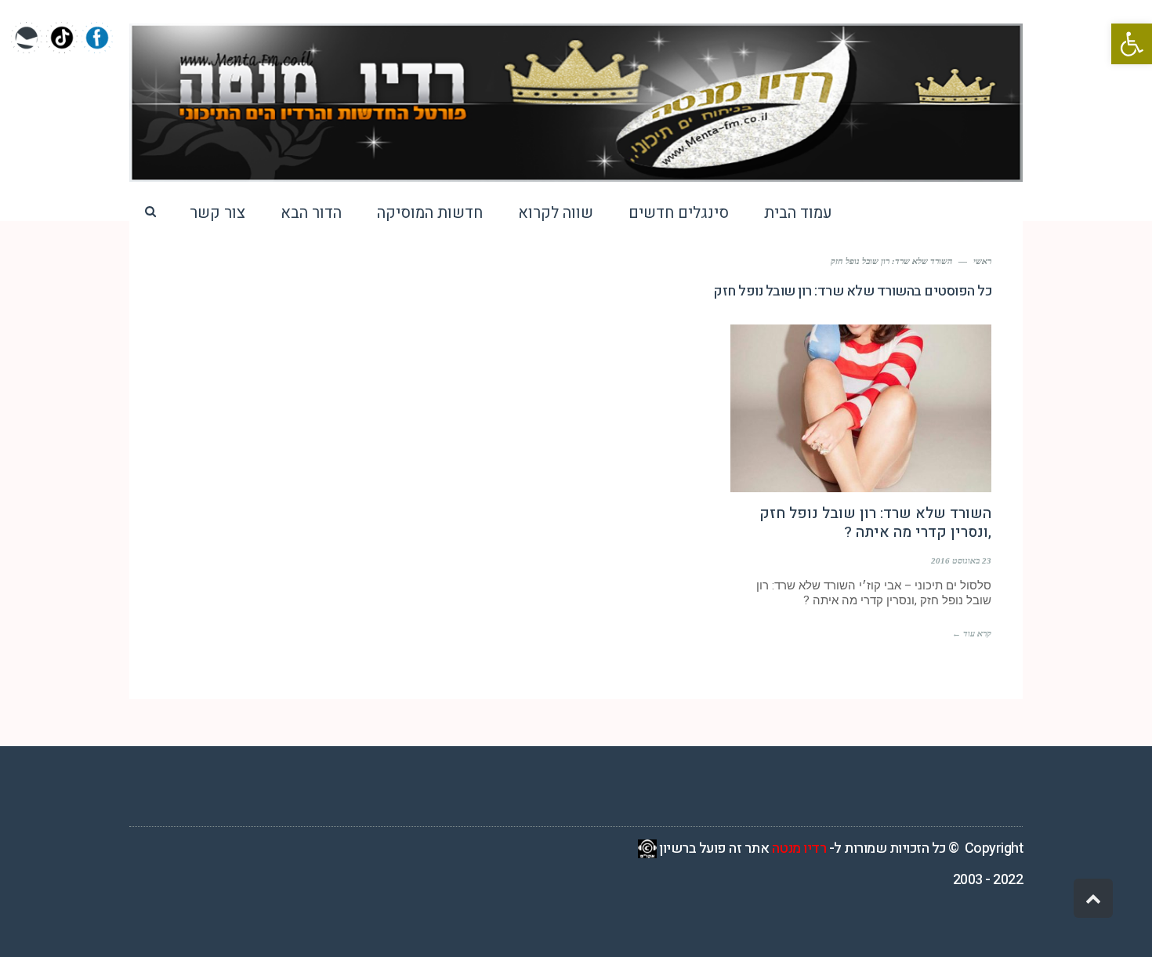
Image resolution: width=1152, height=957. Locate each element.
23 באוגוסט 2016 (961, 560)
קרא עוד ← (971, 633)
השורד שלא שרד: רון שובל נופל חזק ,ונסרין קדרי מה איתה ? (875, 523)
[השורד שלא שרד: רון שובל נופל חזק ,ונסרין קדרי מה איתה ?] (860, 408)
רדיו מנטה (799, 848)
